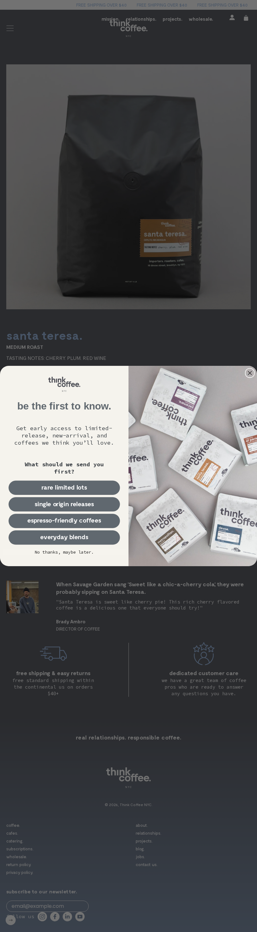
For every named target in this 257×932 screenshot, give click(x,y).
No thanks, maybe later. (64, 552)
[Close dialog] (250, 373)
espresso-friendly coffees (64, 521)
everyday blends (64, 537)
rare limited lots (64, 487)
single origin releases (64, 504)
